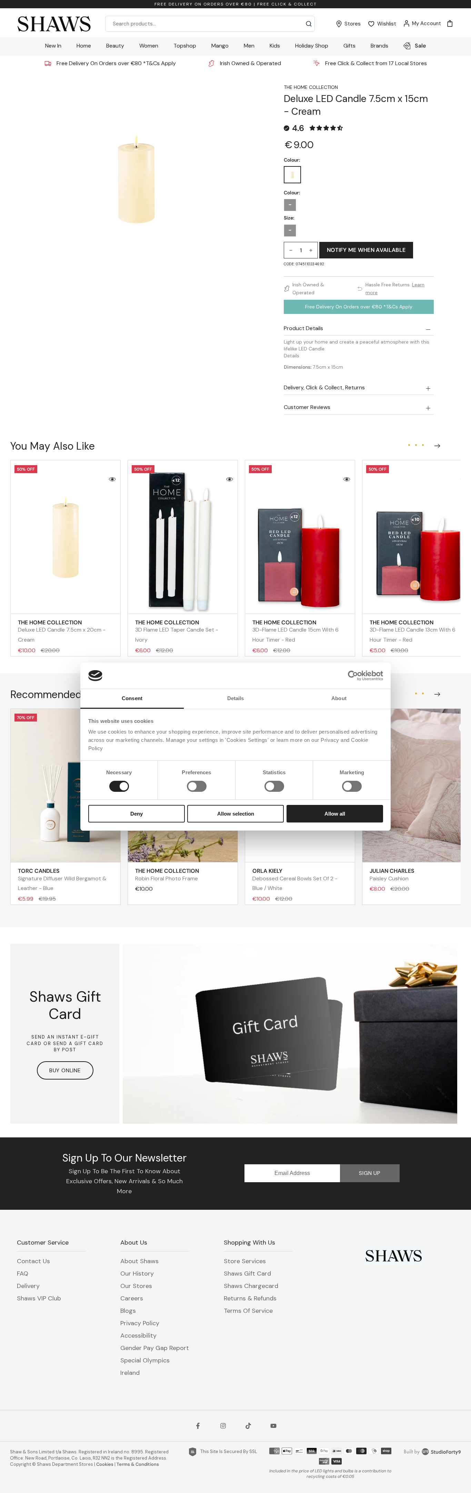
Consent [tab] (132, 698)
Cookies (104, 1464)
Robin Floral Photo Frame (167, 874)
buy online (65, 1070)
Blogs (128, 1311)
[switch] (197, 786)
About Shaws (139, 1261)
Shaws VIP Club (39, 1298)
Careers (131, 1298)
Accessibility (138, 1335)
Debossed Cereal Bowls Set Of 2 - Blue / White (295, 879)
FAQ (22, 1273)
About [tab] (339, 698)
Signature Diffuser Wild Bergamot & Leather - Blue (62, 879)
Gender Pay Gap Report (154, 1348)
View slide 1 (408, 444)
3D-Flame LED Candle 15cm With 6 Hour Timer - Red (295, 631)
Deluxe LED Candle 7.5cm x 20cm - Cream (62, 631)
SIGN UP (370, 1173)
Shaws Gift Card (247, 1273)
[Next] (436, 444)
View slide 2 (415, 444)
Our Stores (136, 1286)
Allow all (334, 814)
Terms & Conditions (138, 1464)
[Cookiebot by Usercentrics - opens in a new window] (353, 676)
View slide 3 (422, 444)
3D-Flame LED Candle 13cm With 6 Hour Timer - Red (412, 631)
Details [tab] (235, 698)
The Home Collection (311, 87)
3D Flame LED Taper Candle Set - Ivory (176, 631)
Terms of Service (248, 1311)
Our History (137, 1273)
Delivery (28, 1286)
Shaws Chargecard (251, 1286)
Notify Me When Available (366, 250)
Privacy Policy (139, 1323)
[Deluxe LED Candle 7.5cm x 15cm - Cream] (292, 175)
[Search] (309, 24)
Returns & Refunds (250, 1298)
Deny (136, 814)
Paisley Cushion (392, 874)
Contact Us (33, 1261)
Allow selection (235, 814)
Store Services (245, 1261)
